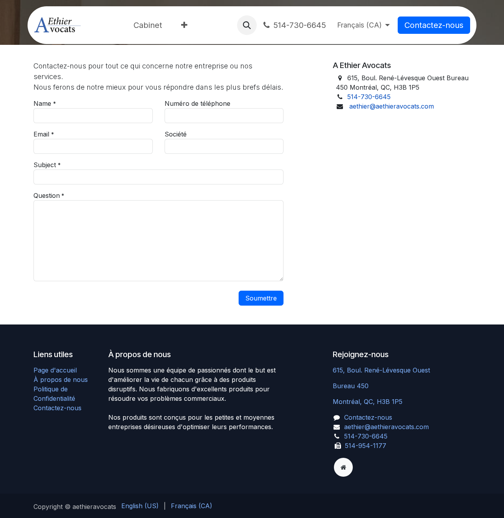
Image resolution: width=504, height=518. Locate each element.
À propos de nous (60, 379)
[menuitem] (148, 25)
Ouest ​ (422, 370)
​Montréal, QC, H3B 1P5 (367, 402)
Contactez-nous (433, 25)
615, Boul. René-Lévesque (373, 370)
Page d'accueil (55, 370)
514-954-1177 (365, 446)
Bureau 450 (352, 386)
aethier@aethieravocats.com (391, 106)
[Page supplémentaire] (343, 467)
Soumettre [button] (261, 298)
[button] (247, 25)
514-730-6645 (299, 25)
